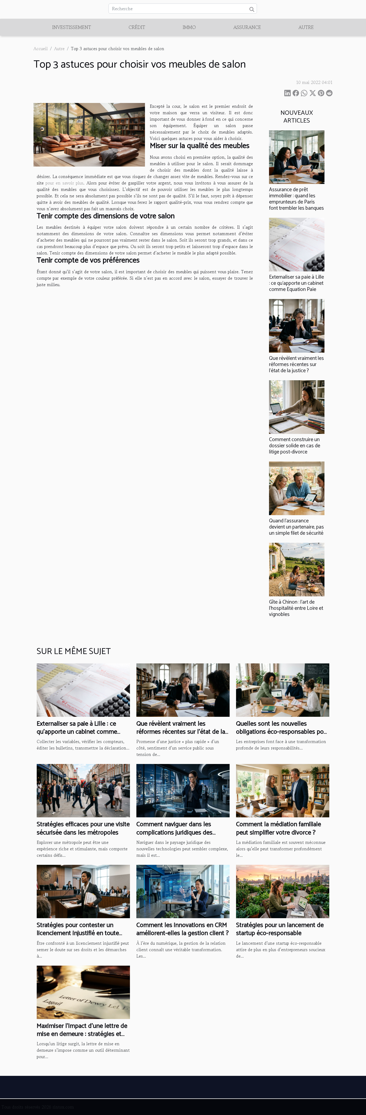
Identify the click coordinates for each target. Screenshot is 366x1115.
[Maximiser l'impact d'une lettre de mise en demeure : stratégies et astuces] (83, 991)
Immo (189, 27)
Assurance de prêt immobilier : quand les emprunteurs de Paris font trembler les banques (296, 199)
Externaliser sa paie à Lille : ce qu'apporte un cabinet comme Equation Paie (296, 283)
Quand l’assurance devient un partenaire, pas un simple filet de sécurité (296, 527)
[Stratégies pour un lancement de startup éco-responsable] (282, 891)
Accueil (40, 48)
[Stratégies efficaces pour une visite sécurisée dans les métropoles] (83, 790)
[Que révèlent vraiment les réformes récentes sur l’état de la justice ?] (296, 325)
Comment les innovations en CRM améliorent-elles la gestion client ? (182, 929)
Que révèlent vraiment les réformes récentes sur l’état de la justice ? (296, 364)
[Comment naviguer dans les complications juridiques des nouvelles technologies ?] (183, 790)
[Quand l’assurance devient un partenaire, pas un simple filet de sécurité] (296, 488)
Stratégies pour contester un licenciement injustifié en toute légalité (78, 933)
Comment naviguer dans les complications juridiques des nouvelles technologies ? (174, 832)
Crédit (137, 27)
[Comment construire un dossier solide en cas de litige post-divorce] (296, 406)
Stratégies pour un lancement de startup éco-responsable (280, 929)
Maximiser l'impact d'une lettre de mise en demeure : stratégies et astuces (82, 1034)
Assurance (247, 27)
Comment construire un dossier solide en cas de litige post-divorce (294, 445)
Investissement (71, 27)
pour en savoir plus (64, 183)
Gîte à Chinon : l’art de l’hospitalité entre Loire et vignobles (296, 608)
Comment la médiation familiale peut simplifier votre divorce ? (278, 828)
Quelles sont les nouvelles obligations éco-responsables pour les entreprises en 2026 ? (282, 732)
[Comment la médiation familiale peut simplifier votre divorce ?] (282, 790)
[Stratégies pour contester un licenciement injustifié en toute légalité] (83, 891)
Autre (306, 27)
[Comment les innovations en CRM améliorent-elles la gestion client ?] (183, 891)
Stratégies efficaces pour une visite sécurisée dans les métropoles (83, 828)
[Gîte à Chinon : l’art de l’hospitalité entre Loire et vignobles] (296, 569)
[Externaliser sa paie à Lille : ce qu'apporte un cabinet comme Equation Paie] (296, 244)
